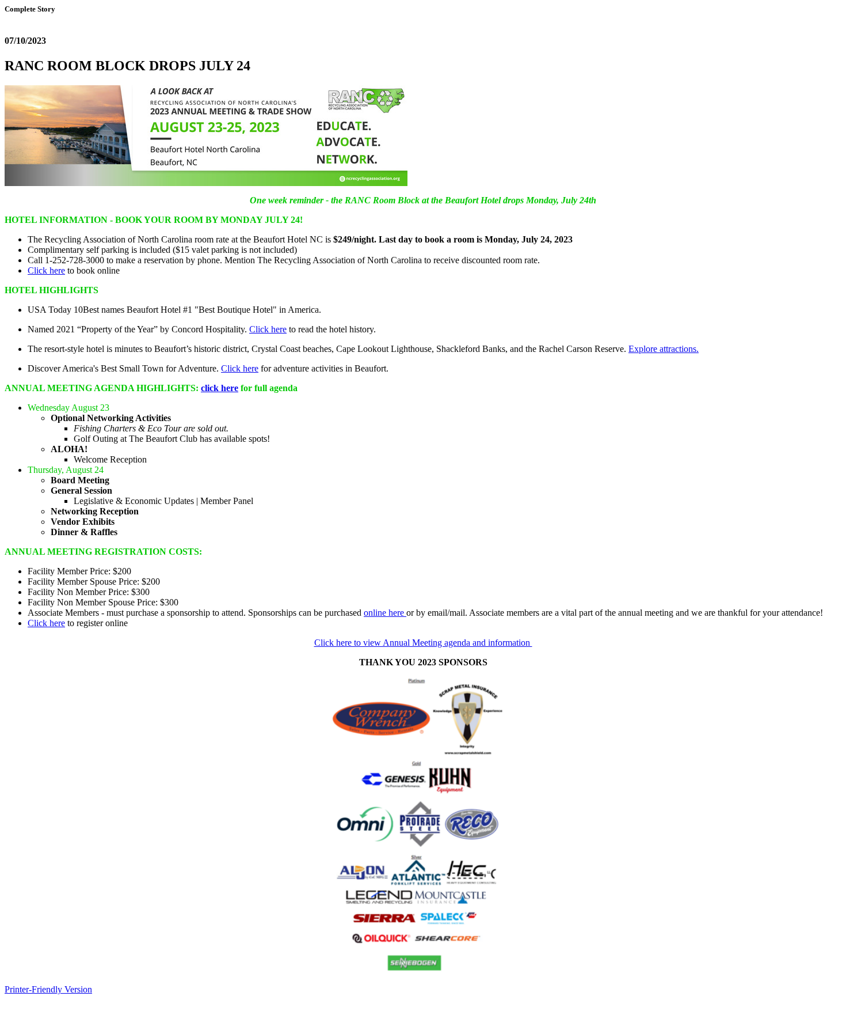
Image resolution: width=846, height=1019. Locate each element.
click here (219, 388)
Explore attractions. (663, 349)
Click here (46, 270)
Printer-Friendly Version (48, 989)
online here (385, 613)
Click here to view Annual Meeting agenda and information (423, 642)
